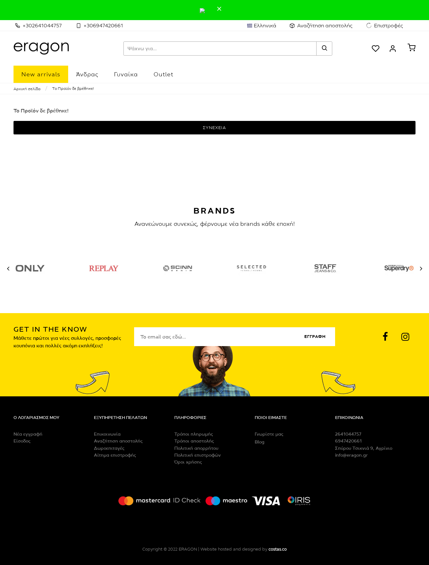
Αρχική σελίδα (27, 88)
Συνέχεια (214, 127)
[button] (8, 268)
